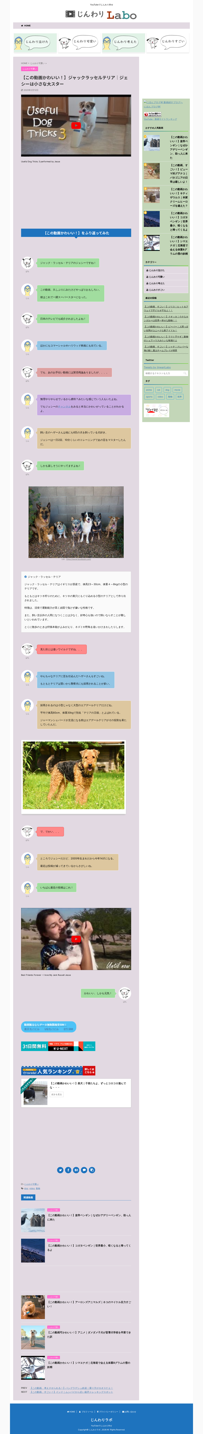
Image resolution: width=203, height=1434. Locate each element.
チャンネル (64, 406)
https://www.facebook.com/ (78, 559)
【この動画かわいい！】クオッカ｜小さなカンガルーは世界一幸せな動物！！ (166, 318)
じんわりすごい (157, 289)
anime (149, 390)
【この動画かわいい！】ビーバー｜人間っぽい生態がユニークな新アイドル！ (166, 328)
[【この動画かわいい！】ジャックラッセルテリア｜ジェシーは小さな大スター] (76, 1170)
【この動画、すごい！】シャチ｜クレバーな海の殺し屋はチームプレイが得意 (166, 348)
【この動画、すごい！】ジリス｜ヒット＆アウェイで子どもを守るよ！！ (166, 308)
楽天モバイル (31, 1029)
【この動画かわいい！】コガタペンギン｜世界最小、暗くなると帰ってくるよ (179, 221)
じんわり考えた (157, 283)
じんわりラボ (101, 1419)
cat (158, 390)
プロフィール (87, 1411)
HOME (27, 25)
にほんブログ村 (152, 106)
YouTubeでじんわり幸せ (101, 1425)
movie (177, 390)
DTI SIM (68, 1029)
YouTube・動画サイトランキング (160, 119)
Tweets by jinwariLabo (157, 367)
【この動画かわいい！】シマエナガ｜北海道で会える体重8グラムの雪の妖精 (179, 245)
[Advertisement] (76, 203)
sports (149, 396)
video (32, 1188)
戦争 (180, 396)
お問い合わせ (130, 1411)
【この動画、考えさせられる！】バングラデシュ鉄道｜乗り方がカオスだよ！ (71, 1388)
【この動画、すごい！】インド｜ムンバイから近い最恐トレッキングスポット (71, 1392)
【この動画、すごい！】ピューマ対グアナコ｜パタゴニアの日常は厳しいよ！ (179, 173)
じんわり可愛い (31, 1184)
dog (26, 1188)
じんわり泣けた (157, 270)
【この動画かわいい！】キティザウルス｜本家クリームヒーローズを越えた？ (179, 197)
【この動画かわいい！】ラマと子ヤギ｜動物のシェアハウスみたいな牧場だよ (166, 338)
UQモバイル (52, 1029)
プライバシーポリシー (108, 1411)
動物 (38, 1188)
